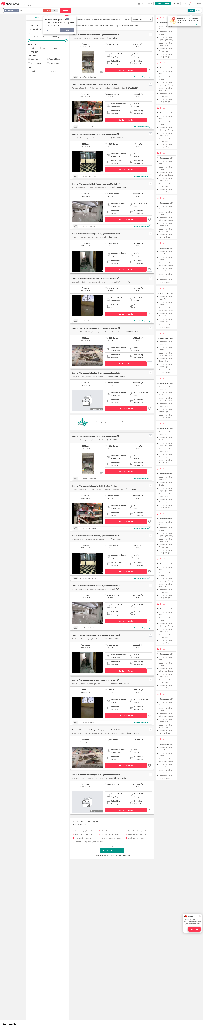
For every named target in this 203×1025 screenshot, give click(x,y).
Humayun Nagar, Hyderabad (138, 834)
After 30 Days (54, 63)
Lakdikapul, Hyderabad (136, 838)
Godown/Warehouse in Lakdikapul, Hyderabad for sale (94, 278)
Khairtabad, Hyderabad (83, 838)
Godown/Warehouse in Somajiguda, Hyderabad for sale (94, 84)
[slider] (29, 33)
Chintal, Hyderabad (108, 831)
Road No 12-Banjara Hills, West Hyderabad (89, 842)
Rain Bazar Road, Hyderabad (111, 838)
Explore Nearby (114, 38)
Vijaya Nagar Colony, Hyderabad (139, 831)
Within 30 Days (35, 63)
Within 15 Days (54, 59)
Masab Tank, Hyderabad (83, 831)
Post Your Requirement (112, 851)
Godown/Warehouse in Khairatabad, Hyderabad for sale (95, 184)
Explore (66, 30)
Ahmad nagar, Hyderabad (110, 834)
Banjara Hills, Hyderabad (83, 834)
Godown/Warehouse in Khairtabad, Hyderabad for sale (94, 34)
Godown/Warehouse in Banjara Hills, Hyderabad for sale (95, 234)
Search (65, 10)
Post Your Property (163, 4)
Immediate (34, 59)
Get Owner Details (126, 70)
